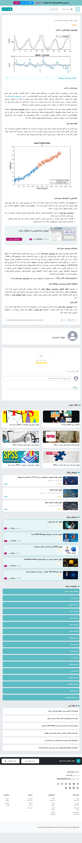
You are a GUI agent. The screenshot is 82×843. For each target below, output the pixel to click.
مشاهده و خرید (14, 239)
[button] (67, 9)
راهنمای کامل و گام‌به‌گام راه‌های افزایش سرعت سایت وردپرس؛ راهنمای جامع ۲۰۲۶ (58, 748)
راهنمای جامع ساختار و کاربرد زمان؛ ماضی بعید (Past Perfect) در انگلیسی (60, 726)
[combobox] (37, 9)
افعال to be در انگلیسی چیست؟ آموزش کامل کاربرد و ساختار (63, 711)
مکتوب (75, 20)
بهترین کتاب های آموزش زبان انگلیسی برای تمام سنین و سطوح (63, 718)
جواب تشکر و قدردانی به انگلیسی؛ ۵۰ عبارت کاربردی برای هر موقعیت (61, 733)
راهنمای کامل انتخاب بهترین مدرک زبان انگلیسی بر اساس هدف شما (61, 740)
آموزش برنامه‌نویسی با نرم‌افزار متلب (34, 230)
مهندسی (71, 20)
